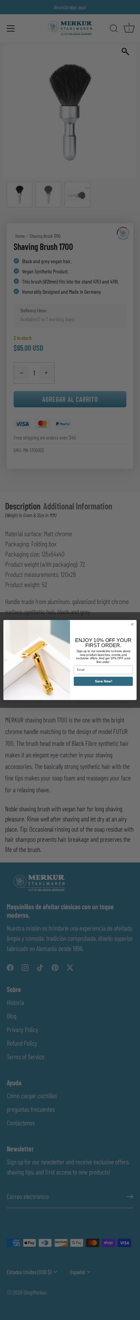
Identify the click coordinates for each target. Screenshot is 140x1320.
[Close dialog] (132, 624)
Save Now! (103, 681)
